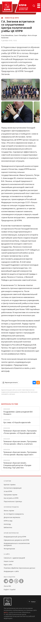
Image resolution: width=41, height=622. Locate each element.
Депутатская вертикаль (12, 517)
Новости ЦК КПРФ (12, 18)
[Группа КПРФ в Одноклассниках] (21, 581)
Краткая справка (9, 485)
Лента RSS (7, 586)
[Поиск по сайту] (34, 5)
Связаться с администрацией (14, 558)
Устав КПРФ (8, 491)
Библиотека (8, 527)
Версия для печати (11, 382)
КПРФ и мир (8, 521)
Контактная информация (13, 488)
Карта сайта (8, 565)
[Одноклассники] (38, 382)
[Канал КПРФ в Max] (16, 581)
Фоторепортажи (9, 549)
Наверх (33, 602)
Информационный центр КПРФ (15, 537)
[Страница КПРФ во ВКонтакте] (11, 581)
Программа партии (10, 495)
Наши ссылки (8, 561)
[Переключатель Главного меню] (38, 5)
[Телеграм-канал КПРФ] (6, 581)
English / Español (9, 589)
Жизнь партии (9, 511)
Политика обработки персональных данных (19, 568)
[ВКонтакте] (34, 382)
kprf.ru (6, 612)
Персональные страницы (13, 501)
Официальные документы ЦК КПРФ (16, 540)
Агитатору (7, 524)
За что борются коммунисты (14, 514)
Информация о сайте (11, 571)
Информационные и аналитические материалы (17, 544)
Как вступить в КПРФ (11, 498)
